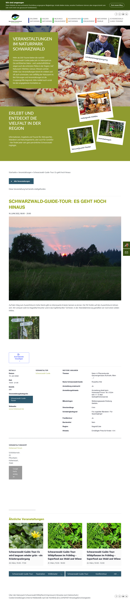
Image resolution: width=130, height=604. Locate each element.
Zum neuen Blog (117, 5)
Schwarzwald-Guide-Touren (18, 399)
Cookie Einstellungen (17, 598)
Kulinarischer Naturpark (74, 20)
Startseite (13, 172)
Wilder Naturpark (47, 20)
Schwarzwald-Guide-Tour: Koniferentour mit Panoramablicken (92, 574)
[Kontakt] (126, 252)
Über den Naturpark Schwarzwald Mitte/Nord (27, 595)
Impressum (50, 595)
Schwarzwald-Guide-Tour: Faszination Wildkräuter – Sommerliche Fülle (36, 574)
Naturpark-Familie (102, 20)
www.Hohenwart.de (16, 409)
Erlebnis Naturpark (35, 20)
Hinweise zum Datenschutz (67, 595)
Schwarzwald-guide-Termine (117, 20)
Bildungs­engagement (60, 20)
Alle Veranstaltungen (21, 181)
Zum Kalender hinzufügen (19, 358)
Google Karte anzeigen (15, 473)
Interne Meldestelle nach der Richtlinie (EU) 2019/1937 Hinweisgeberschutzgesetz (58, 598)
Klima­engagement (89, 20)
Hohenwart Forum (15, 448)
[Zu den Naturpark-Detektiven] (126, 245)
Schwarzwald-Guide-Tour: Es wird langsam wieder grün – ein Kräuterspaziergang (25, 555)
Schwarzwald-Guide (43, 373)
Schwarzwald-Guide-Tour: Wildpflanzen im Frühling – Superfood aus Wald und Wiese (65, 555)
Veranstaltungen (25, 172)
